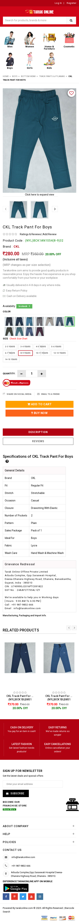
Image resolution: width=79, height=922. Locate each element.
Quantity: (9, 373)
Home (6, 76)
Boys (14, 76)
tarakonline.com (24, 908)
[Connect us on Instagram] (40, 896)
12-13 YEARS (59, 353)
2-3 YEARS (10, 346)
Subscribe (17, 793)
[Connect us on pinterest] (14, 896)
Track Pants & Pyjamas (52, 76)
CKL (17, 246)
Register (71, 3)
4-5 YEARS (41, 346)
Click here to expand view (39, 194)
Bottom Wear (28, 76)
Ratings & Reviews (30, 234)
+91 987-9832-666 (21, 865)
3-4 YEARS (25, 346)
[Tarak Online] (39, 10)
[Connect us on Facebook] (6, 896)
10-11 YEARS (42, 353)
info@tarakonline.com (23, 857)
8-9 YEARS (25, 353)
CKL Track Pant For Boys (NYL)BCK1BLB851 (20, 698)
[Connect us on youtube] (31, 896)
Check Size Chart (18, 338)
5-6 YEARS (56, 346)
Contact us (12, 850)
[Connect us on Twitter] (23, 896)
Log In (58, 3)
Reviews (38, 441)
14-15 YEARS (11, 359)
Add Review (50, 234)
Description (38, 432)
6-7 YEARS (10, 353)
